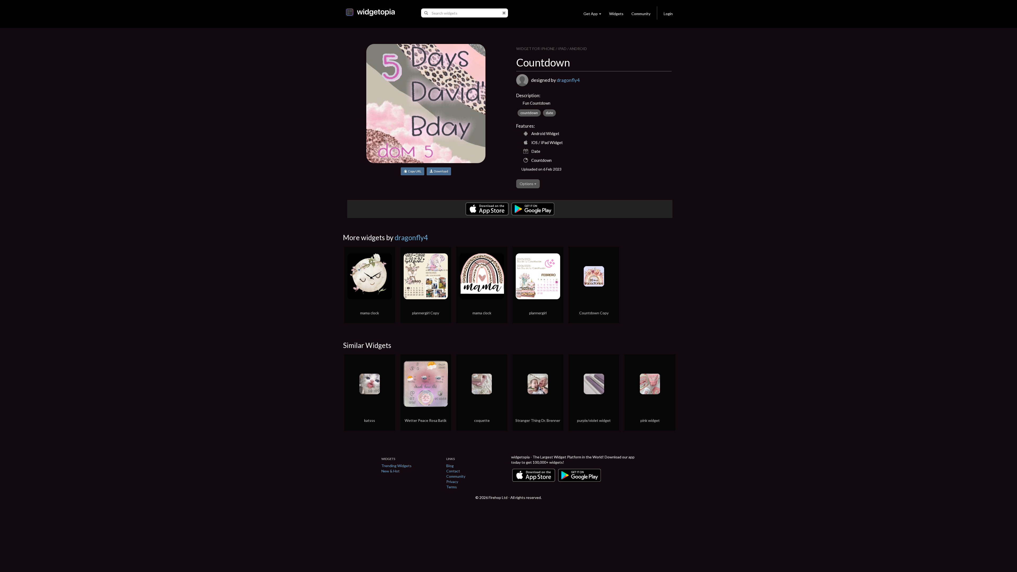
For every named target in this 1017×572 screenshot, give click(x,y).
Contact (453, 471)
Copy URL (414, 171)
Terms (451, 487)
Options (527, 183)
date (549, 113)
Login (668, 13)
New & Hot (390, 471)
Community (640, 13)
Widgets (616, 13)
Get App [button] (590, 13)
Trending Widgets (396, 465)
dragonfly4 (568, 80)
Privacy (452, 481)
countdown (529, 113)
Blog (450, 465)
